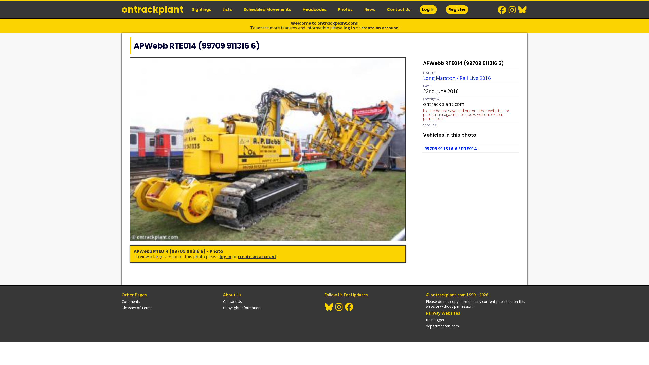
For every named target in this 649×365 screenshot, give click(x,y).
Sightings (201, 9)
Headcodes (315, 9)
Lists (227, 9)
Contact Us (398, 9)
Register (457, 9)
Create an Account (379, 28)
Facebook (502, 9)
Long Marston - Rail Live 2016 (457, 78)
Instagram (512, 9)
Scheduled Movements (267, 9)
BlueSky (522, 9)
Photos (345, 9)
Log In (428, 9)
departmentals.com (442, 326)
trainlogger (435, 319)
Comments (131, 301)
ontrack (152, 9)
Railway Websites (443, 313)
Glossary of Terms (137, 307)
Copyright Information (241, 307)
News (369, 9)
